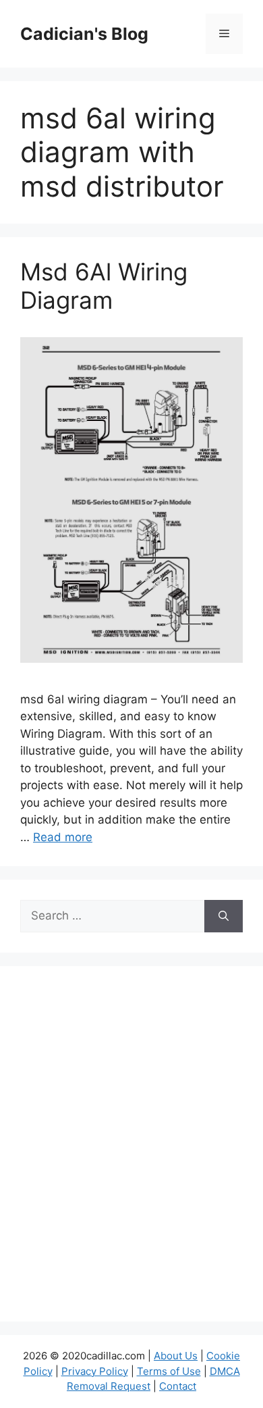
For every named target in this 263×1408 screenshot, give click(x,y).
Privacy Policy (94, 1371)
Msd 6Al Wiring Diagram (103, 285)
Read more (62, 837)
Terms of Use (169, 1371)
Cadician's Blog (84, 34)
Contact (177, 1386)
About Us (176, 1355)
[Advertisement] (131, 1152)
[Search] (223, 916)
